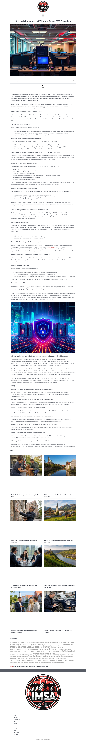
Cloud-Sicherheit (24, 645)
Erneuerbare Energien (64, 649)
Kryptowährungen (27, 654)
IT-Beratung (45, 651)
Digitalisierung (56, 647)
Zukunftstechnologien (58, 662)
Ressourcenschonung (67, 656)
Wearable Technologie (21, 662)
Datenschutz (67, 645)
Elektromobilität (31, 649)
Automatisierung (17, 642)
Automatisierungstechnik (31, 642)
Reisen (16, 728)
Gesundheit (17, 719)
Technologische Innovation (21, 660)
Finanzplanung (14, 651)
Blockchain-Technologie (60, 642)
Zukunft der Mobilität (34, 662)
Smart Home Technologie (41, 658)
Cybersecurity (37, 644)
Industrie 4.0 (36, 651)
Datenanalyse (48, 645)
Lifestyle (16, 721)
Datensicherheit (18, 647)
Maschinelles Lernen (61, 654)
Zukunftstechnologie (46, 662)
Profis (15, 726)
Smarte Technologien (30, 658)
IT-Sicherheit (68, 651)
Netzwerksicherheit (52, 656)
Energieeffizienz (47, 649)
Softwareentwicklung (53, 658)
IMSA (15, 715)
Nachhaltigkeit (35, 656)
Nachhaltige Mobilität (21, 656)
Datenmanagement (57, 645)
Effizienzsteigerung (17, 649)
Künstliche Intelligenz (44, 653)
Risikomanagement (17, 658)
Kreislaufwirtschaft (15, 654)
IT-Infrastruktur (54, 651)
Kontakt (16, 734)
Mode (15, 723)
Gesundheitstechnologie (25, 651)
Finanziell (16, 717)
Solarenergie (63, 658)
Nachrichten (17, 725)
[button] (43, 15)
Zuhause (16, 732)
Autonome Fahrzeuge (44, 642)
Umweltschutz (62, 660)
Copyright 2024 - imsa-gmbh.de (43, 739)
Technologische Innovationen (43, 660)
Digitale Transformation (38, 647)
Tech (11, 666)
